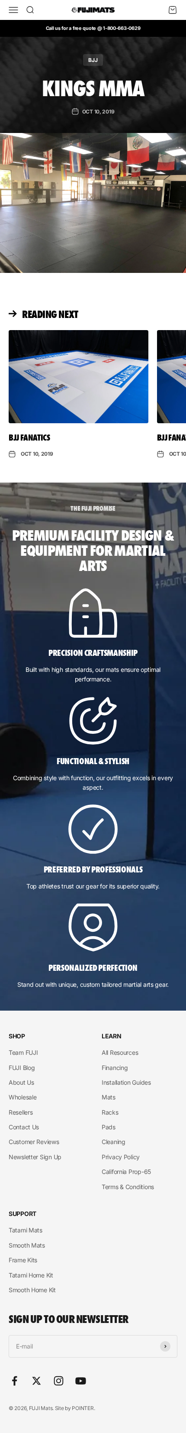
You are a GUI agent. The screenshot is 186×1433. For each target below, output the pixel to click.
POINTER (82, 1408)
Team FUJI (23, 1052)
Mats (108, 1097)
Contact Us (24, 1127)
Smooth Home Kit (32, 1290)
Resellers (20, 1112)
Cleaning (113, 1141)
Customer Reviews (34, 1141)
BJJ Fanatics (29, 437)
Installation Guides (126, 1082)
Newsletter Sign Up (35, 1157)
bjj (92, 60)
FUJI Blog (22, 1067)
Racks (110, 1112)
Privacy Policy (121, 1157)
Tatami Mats (25, 1230)
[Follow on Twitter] (36, 1381)
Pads (108, 1127)
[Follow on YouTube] (81, 1381)
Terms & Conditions (128, 1186)
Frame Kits (23, 1260)
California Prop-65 (126, 1171)
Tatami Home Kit (31, 1275)
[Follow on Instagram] (58, 1381)
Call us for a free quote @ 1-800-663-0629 (93, 28)
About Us (21, 1082)
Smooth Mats (27, 1245)
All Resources (120, 1052)
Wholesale (22, 1097)
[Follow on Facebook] (14, 1381)
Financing (115, 1067)
